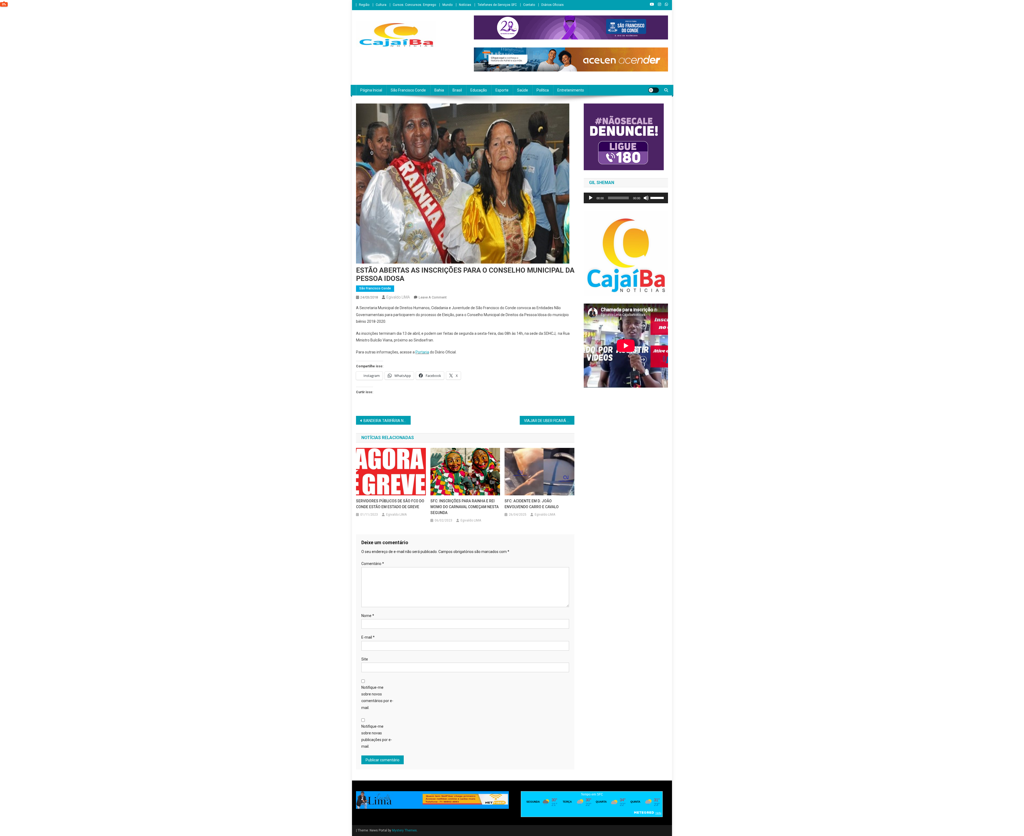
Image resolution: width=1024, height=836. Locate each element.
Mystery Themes (404, 830)
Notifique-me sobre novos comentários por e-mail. (377, 697)
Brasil (457, 90)
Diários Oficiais (552, 5)
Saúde (522, 90)
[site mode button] (653, 90)
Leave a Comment (433, 297)
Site (364, 659)
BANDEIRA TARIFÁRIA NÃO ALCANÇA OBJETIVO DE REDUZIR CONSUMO (387, 421)
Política (543, 90)
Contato (529, 5)
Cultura (381, 5)
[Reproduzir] (590, 198)
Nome (367, 616)
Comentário (372, 564)
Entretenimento (570, 90)
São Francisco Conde (408, 90)
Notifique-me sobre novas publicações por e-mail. (376, 736)
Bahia (439, 90)
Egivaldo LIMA (398, 297)
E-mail (368, 637)
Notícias (465, 5)
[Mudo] (646, 198)
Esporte (502, 90)
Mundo (447, 5)
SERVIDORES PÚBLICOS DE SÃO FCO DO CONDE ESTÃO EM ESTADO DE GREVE (390, 504)
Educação (478, 90)
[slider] (657, 197)
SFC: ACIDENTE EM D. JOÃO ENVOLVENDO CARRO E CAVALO (532, 504)
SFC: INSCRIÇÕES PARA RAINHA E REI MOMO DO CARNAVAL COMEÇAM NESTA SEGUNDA (464, 507)
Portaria (422, 352)
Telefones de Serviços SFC (497, 5)
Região (364, 5)
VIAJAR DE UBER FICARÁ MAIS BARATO (549, 421)
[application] (626, 198)
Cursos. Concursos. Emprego (414, 5)
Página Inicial (371, 90)
